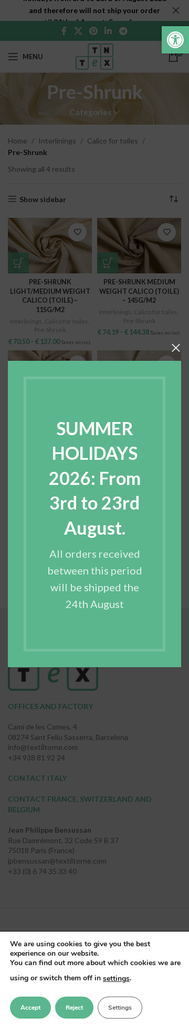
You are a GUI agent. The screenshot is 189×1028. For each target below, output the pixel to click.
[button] (175, 39)
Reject (74, 1007)
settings (116, 978)
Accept (30, 1007)
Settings (120, 1007)
